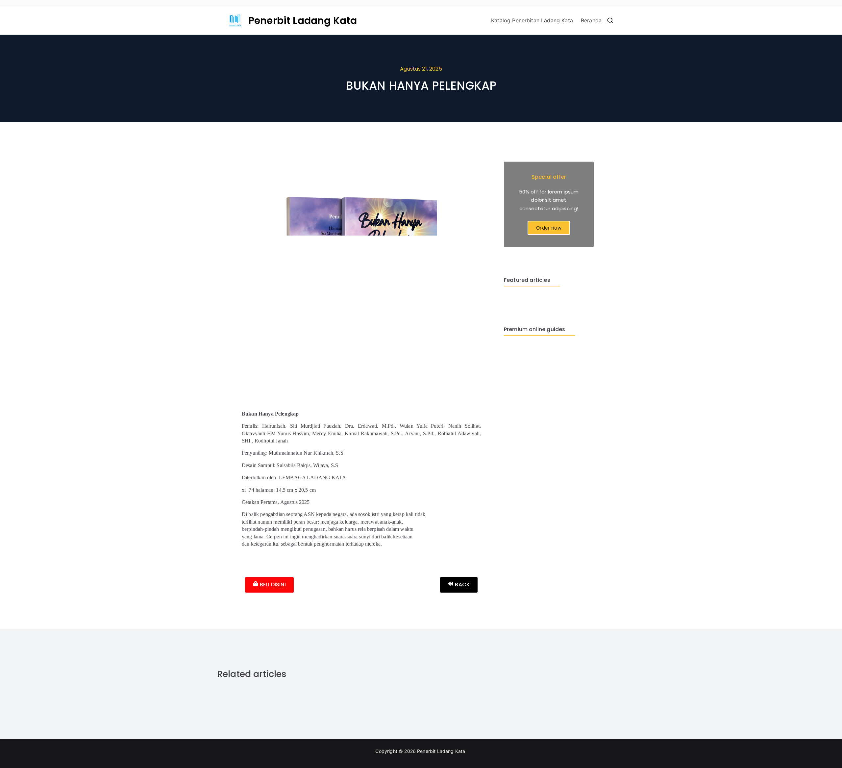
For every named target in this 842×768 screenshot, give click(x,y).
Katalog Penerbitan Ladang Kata (532, 20)
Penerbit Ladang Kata (302, 20)
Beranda (591, 20)
